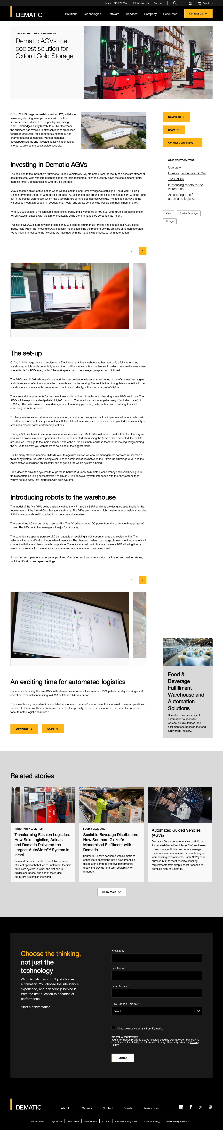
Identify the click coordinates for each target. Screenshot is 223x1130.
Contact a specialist (180, 142)
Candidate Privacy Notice (126, 1121)
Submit (123, 1057)
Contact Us (196, 13)
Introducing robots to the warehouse (185, 186)
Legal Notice (56, 1121)
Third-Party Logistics (29, 828)
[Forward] (142, 251)
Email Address (121, 985)
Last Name (119, 967)
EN (190, 3)
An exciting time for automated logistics (182, 196)
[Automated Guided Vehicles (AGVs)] (180, 805)
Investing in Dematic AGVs (187, 172)
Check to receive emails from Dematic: (140, 1027)
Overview (174, 167)
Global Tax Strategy (151, 1121)
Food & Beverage (45, 33)
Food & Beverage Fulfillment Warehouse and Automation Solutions (186, 690)
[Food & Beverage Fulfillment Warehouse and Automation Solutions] (188, 652)
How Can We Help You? (126, 1003)
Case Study (23, 33)
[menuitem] (116, 3)
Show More (109, 891)
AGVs (168, 213)
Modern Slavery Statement (177, 1121)
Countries (208, 3)
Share (171, 129)
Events (127, 1108)
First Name (119, 950)
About (65, 1108)
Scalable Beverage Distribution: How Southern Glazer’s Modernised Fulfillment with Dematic (110, 841)
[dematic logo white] (25, 1107)
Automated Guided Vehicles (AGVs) (176, 832)
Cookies (106, 1121)
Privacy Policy (90, 1121)
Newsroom (151, 1108)
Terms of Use (73, 1121)
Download (174, 116)
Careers (87, 1108)
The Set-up (176, 178)
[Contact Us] (26, 11)
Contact (108, 1108)
